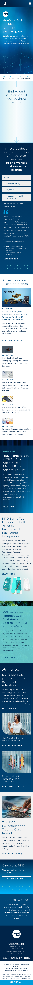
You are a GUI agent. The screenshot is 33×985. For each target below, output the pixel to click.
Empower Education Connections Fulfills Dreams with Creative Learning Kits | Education (16, 431)
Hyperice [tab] (10, 190)
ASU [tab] (8, 177)
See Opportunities (16, 879)
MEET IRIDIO (8, 709)
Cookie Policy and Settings (20, 964)
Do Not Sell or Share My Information (15, 968)
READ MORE (8, 507)
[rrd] (4, 3)
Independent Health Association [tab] (14, 197)
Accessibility (24, 970)
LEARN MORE (10, 259)
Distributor (6, 964)
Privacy (15, 966)
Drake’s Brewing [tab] (13, 183)
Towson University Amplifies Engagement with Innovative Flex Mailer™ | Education (16, 410)
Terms (17, 970)
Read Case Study (12, 340)
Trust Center (9, 970)
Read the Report (11, 745)
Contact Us (15, 982)
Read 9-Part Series (12, 786)
